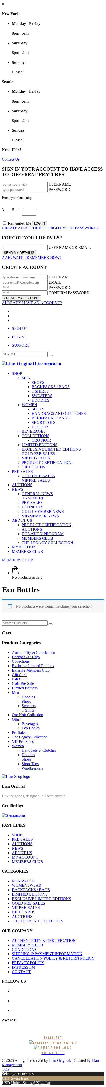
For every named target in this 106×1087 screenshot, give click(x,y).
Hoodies (28, 697)
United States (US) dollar (30, 1083)
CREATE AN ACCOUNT (23, 228)
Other (16, 719)
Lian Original (59, 1060)
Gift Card (19, 675)
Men (15, 692)
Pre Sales (19, 732)
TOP (6, 1069)
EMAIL (55, 282)
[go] (51, 355)
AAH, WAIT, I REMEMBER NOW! (31, 257)
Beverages (30, 724)
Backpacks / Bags (26, 657)
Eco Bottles (31, 728)
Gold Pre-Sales (23, 683)
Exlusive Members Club (31, 670)
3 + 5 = (12, 210)
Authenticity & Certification (33, 652)
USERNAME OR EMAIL (70, 247)
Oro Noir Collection (27, 715)
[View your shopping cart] (15, 573)
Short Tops (30, 764)
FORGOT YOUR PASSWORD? (71, 228)
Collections (20, 661)
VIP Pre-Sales (23, 741)
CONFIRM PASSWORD (69, 293)
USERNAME (60, 184)
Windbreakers (32, 768)
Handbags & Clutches (39, 750)
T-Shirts (28, 710)
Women (18, 746)
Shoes (26, 701)
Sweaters (29, 706)
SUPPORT (20, 345)
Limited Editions (25, 688)
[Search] (51, 624)
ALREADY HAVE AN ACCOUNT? (32, 303)
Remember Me (19, 223)
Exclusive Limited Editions (33, 666)
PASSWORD (59, 189)
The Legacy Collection (30, 737)
